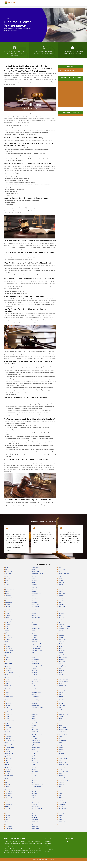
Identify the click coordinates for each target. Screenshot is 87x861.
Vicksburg (61, 753)
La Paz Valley (35, 644)
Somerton (61, 635)
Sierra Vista (61, 624)
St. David (61, 646)
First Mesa (7, 784)
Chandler (7, 678)
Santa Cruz (61, 597)
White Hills (61, 779)
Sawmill (61, 600)
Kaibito (33, 621)
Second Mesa (62, 608)
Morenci (34, 709)
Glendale (7, 823)
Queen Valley (35, 804)
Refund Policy (68, 3)
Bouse (6, 626)
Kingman (34, 632)
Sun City (61, 665)
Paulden (34, 756)
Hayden (34, 591)
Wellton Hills (62, 767)
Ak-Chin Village (9, 571)
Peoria (33, 764)
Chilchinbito (8, 681)
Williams (61, 797)
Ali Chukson (8, 576)
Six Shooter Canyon (64, 628)
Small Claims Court (46, 3)
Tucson (60, 725)
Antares (7, 586)
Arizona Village (9, 597)
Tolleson (61, 703)
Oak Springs (35, 731)
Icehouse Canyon (36, 606)
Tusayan (61, 733)
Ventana (61, 747)
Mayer (33, 683)
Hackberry (34, 584)
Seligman (61, 613)
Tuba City (61, 722)
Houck (33, 600)
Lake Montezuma (36, 648)
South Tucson (62, 641)
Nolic (33, 727)
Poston (34, 795)
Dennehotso (8, 736)
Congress (7, 711)
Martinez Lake (35, 681)
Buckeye (7, 633)
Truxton (61, 718)
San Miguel (61, 589)
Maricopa (34, 678)
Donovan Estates (9, 747)
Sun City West (62, 666)
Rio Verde (34, 817)
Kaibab (34, 619)
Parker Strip (35, 751)
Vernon (60, 751)
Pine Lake (34, 780)
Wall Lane (61, 760)
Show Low (61, 622)
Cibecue (7, 692)
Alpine (6, 580)
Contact (76, 3)
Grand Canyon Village (37, 573)
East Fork (7, 764)
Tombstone (62, 705)
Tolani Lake (62, 701)
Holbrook (34, 595)
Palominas (34, 745)
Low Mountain (35, 663)
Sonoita (61, 637)
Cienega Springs (9, 696)
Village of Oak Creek (64, 755)
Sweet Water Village (64, 679)
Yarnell (60, 815)
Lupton (34, 668)
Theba (60, 698)
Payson (34, 758)
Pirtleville (34, 791)
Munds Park (35, 714)
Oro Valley (34, 738)
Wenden (61, 769)
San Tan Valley (62, 593)
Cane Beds (8, 652)
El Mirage (7, 773)
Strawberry (61, 659)
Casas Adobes (8, 663)
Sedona (61, 610)
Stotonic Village (63, 657)
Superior (61, 676)
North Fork (35, 729)
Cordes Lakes (8, 714)
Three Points (62, 700)
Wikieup (61, 791)
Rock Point (35, 821)
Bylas (6, 641)
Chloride (7, 687)
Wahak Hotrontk (63, 758)
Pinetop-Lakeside (36, 786)
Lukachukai (35, 666)
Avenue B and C (9, 602)
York (60, 817)
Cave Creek (8, 668)
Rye (60, 567)
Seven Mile (61, 617)
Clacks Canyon (9, 700)
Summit (61, 663)
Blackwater (8, 622)
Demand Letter (57, 3)
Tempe (60, 694)
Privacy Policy (48, 845)
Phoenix (34, 767)
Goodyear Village (36, 571)
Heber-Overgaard (36, 593)
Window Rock (62, 802)
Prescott (34, 797)
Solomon (61, 633)
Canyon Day (8, 654)
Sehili (60, 611)
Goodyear (34, 569)
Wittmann (61, 812)
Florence (7, 788)
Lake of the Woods (37, 650)
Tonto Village (62, 712)
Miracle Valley (35, 700)
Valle (60, 744)
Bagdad (7, 608)
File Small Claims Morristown (29, 7)
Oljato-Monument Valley (38, 734)
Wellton (61, 766)
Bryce (6, 632)
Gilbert (6, 819)
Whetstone (62, 775)
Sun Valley (61, 670)
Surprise (61, 678)
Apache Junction (9, 589)
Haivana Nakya (36, 588)
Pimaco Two (35, 775)
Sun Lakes (61, 668)
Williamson (61, 799)
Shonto (60, 621)
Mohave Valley (35, 705)
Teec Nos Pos (62, 690)
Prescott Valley (36, 799)
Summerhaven (62, 661)
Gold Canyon (8, 826)
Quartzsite (34, 801)
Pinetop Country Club (37, 784)
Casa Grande (8, 661)
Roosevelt (34, 823)
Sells (60, 615)
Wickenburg (62, 788)
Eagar (6, 762)
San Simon (61, 591)
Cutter (6, 729)
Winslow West (62, 808)
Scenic (60, 602)
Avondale (7, 604)
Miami (33, 698)
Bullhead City (8, 637)
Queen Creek (35, 802)
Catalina (7, 665)
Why (60, 786)
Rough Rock (35, 824)
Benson (7, 613)
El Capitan (7, 771)
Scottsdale (61, 604)
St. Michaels (62, 650)
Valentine (61, 742)
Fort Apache (8, 793)
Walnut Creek (62, 762)
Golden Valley (35, 567)
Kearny (34, 630)
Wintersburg (62, 810)
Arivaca (7, 591)
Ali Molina (7, 578)
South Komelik (62, 639)
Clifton (6, 707)
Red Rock (34, 812)
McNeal (34, 687)
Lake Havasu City (36, 646)
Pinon (33, 790)
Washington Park (63, 764)
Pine (33, 779)
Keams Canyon (36, 628)
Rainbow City (35, 806)
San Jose (61, 584)
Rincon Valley (35, 813)
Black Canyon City (9, 621)
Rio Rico (34, 815)
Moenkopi (34, 703)
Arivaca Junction (9, 593)
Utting (60, 736)
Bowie (6, 628)
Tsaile (60, 720)
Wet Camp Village (63, 771)
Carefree (7, 655)
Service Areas (48, 841)
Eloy (6, 782)
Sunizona (61, 672)
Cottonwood (8, 722)
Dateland (7, 731)
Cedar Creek (8, 670)
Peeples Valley (35, 762)
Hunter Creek (35, 604)
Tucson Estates (62, 727)
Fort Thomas (8, 799)
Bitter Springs (8, 619)
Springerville (62, 644)
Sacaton (61, 571)
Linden (33, 657)
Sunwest (61, 674)
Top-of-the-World (63, 714)
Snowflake (61, 630)
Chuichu (7, 690)
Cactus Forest (8, 644)
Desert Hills (8, 738)
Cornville (7, 718)
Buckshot (7, 635)
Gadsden (7, 812)
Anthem (7, 588)
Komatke (34, 641)
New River (34, 723)
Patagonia (34, 755)
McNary (34, 685)
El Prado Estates (9, 775)
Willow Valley (62, 801)
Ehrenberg (8, 769)
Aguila (6, 567)
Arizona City (8, 595)
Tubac (60, 723)
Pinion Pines (35, 788)
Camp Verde (8, 648)
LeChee (34, 654)
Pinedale (34, 782)
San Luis (61, 586)
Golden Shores (9, 828)
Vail (59, 738)
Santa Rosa (61, 599)
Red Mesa (34, 810)
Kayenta (34, 626)
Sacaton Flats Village (64, 573)
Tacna (60, 683)
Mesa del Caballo (36, 692)
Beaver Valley (8, 611)
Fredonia (7, 808)
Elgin (6, 780)
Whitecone (62, 782)
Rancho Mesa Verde (37, 808)
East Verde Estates (10, 767)
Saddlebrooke (62, 575)
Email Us (49, 851)
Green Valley (35, 576)
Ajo (6, 569)
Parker (33, 749)
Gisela (6, 821)
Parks (33, 753)
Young (60, 819)
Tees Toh (61, 692)
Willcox (60, 795)
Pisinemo (34, 793)
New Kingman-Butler (37, 722)
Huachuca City (35, 602)
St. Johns (61, 648)
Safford (60, 576)
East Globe (8, 766)
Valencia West (62, 740)
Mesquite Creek (36, 696)
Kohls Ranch (35, 639)
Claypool (7, 705)
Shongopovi (62, 619)
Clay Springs (8, 703)
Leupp (33, 655)
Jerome (34, 613)
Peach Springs (35, 760)
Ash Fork (7, 600)
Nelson (34, 720)
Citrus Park (8, 698)
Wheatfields (62, 773)
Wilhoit (60, 793)
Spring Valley (62, 643)
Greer (33, 578)
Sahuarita (61, 578)
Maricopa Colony (36, 679)
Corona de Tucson (9, 720)
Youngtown (62, 821)
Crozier (7, 725)
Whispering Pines (63, 777)
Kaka (33, 622)
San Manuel (62, 588)
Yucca (60, 823)
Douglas (7, 749)
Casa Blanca (8, 659)
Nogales (34, 725)
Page (33, 744)
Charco (7, 679)
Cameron (7, 646)
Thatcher (61, 696)
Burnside (7, 639)
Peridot (34, 766)
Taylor (60, 689)
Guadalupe (35, 582)
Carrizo (7, 657)
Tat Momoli (62, 687)
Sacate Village (62, 569)
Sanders (61, 595)
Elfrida (6, 779)
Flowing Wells (8, 791)
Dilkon (6, 742)
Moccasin (34, 701)
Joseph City (35, 615)
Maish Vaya (35, 670)
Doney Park (8, 745)
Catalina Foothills (9, 666)
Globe (6, 824)
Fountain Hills (8, 804)
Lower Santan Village (37, 665)
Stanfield (61, 652)
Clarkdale (7, 701)
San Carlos (61, 582)
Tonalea (61, 707)
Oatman (34, 733)
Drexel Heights (9, 753)
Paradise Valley (35, 747)
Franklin (7, 806)
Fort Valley (7, 801)
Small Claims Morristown (14, 7)
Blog (46, 847)
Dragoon (7, 751)
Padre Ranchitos (36, 742)
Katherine (34, 624)
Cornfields (7, 716)
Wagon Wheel (62, 756)
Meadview (34, 689)
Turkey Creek (62, 731)
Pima (33, 773)
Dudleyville (8, 758)
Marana (34, 676)
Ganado (7, 813)
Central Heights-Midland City (12, 676)
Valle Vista (61, 745)
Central (7, 674)
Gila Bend (7, 815)
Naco (33, 716)
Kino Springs (35, 633)
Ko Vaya (34, 637)
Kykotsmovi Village (37, 643)
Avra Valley (8, 606)
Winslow (61, 806)
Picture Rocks (35, 771)
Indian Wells (35, 608)
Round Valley (35, 828)
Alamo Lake (8, 573)
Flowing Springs (9, 790)
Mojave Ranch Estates (37, 707)
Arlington (7, 599)
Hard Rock (34, 589)
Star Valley (61, 654)
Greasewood (35, 575)
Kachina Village (36, 617)
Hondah (34, 597)
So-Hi (60, 632)
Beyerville (7, 615)
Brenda (7, 630)
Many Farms (35, 674)
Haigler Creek (35, 586)
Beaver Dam (8, 610)
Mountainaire (35, 712)
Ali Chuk (7, 575)
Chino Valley (8, 685)
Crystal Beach (8, 727)
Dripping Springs (9, 755)
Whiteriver (61, 784)
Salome (61, 580)
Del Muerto (8, 734)
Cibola (6, 694)
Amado (7, 582)
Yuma (60, 824)
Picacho (34, 769)
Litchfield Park (35, 659)
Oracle (33, 736)
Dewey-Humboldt (10, 740)
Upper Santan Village (64, 734)
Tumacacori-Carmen (64, 729)
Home (24, 3)
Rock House (35, 819)
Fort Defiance (8, 795)
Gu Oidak (34, 580)
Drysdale (7, 756)
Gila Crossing (8, 817)
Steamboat (62, 655)
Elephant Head (9, 777)
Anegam (7, 584)
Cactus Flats (8, 643)
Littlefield (34, 661)
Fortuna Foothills (9, 802)
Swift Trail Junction (63, 681)
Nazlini (33, 718)
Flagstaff (7, 786)
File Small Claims (33, 3)
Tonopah (61, 709)
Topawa (61, 716)
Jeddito (34, 611)
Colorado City (8, 709)
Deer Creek (8, 733)
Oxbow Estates (36, 740)
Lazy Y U (34, 652)
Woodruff (61, 813)
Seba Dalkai (62, 606)
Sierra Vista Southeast (64, 626)
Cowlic (6, 723)
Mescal (34, 694)
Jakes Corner (35, 610)
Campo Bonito (9, 650)
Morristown (35, 711)
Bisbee (7, 617)
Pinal (33, 777)
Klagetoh (34, 635)
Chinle (6, 683)
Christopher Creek (10, 689)
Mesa (33, 690)
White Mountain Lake (64, 780)
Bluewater (7, 624)
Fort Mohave (8, 797)
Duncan (7, 760)
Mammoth (34, 672)
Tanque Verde (62, 685)
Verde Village (62, 749)
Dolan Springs (8, 744)
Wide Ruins (62, 790)
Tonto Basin (62, 711)
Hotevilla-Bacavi (36, 599)
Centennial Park (9, 672)
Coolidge (7, 712)
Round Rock (35, 826)
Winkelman (62, 804)
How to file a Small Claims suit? (67, 70)
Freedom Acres (9, 810)
